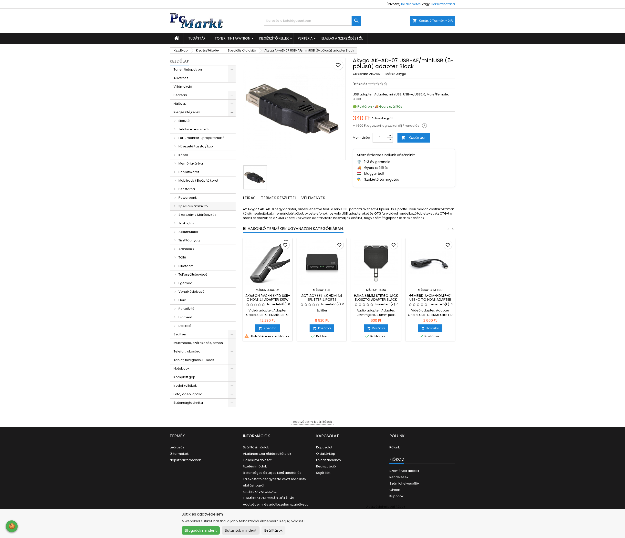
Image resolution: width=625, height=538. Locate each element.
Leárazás (177, 447)
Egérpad (185, 283)
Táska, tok (186, 223)
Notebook (181, 368)
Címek (394, 489)
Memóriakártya (190, 163)
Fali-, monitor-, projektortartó (201, 137)
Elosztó (184, 120)
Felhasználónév (328, 460)
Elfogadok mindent (201, 530)
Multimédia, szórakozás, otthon (198, 343)
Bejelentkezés (411, 4)
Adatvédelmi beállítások (312, 421)
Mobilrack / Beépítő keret (198, 180)
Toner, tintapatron (232, 38)
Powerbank (187, 197)
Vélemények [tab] (313, 198)
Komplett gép (184, 377)
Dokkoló (184, 325)
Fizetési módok (255, 466)
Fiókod (396, 459)
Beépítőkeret (188, 172)
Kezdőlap (179, 61)
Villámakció (183, 86)
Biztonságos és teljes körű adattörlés (272, 472)
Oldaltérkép (325, 453)
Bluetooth (186, 266)
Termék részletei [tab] (278, 198)
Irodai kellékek (185, 385)
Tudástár (197, 38)
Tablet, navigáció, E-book (194, 360)
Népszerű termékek (185, 460)
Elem (182, 300)
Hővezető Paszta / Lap (195, 146)
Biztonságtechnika (188, 402)
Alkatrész (181, 78)
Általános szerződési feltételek (267, 453)
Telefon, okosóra (187, 351)
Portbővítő (186, 308)
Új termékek (179, 453)
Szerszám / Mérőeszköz (197, 214)
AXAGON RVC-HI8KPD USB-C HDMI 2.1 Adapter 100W (267, 297)
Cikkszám (360, 74)
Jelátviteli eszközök (193, 129)
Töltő (182, 257)
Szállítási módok (256, 447)
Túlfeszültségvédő (192, 274)
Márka (390, 74)
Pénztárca (186, 189)
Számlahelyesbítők (404, 483)
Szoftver (180, 334)
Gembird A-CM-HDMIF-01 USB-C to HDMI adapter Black (430, 299)
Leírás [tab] (249, 198)
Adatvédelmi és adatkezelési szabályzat (275, 504)
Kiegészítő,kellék (274, 38)
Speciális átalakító (193, 206)
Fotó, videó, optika (188, 394)
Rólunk (394, 447)
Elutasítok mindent (241, 530)
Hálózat (180, 103)
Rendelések (398, 477)
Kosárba (413, 137)
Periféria (305, 38)
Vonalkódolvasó (191, 291)
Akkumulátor (188, 231)
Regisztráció (326, 466)
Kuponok (396, 496)
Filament (185, 317)
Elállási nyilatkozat (257, 460)
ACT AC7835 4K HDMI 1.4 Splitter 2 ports (321, 297)
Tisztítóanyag (189, 240)
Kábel (183, 155)
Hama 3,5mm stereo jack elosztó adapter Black (376, 297)
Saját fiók (323, 472)
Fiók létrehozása (443, 4)
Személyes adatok (404, 470)
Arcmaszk (186, 249)
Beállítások (273, 530)
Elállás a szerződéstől (342, 38)
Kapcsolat (324, 447)
